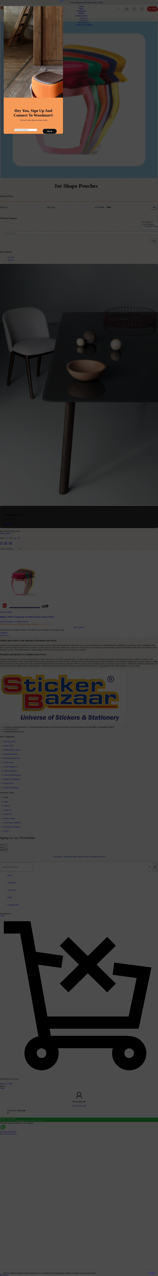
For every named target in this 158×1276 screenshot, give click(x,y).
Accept (151, 1273)
